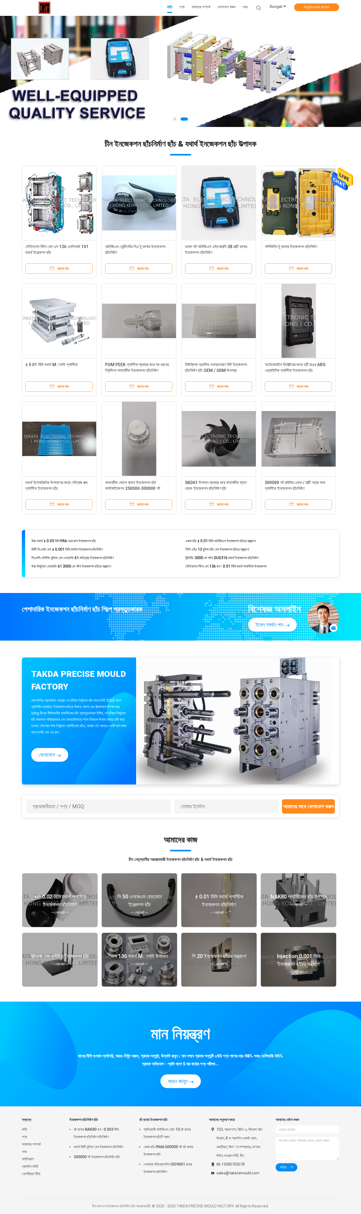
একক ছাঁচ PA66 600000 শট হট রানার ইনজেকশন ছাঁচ (168, 1150)
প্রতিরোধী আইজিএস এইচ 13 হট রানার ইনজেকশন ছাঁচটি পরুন (167, 1133)
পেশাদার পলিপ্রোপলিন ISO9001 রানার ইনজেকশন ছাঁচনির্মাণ (168, 1168)
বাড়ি (24, 1129)
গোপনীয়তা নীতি (31, 1174)
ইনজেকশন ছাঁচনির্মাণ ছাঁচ (84, 1119)
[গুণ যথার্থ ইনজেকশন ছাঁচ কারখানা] (180, 71)
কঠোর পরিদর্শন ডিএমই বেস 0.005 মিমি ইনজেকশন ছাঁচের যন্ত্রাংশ (70, 564)
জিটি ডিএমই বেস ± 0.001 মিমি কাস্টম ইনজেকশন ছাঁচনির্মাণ (67, 539)
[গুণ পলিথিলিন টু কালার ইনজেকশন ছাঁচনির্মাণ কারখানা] (299, 203)
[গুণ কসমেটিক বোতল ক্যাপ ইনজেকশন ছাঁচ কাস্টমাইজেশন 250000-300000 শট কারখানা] (139, 439)
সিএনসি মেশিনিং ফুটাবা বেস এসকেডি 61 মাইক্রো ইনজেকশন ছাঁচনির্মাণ (72, 547)
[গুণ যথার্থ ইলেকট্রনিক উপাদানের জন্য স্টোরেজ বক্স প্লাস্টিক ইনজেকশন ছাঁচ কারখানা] (59, 439)
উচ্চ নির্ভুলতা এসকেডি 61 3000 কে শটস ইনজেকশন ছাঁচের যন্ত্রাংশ (71, 556)
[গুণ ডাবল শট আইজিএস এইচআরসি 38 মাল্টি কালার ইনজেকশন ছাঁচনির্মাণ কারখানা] (219, 203)
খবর (24, 1151)
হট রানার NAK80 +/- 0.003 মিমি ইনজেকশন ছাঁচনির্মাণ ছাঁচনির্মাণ (96, 1133)
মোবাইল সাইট (30, 1166)
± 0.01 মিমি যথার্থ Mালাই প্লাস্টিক (51, 364)
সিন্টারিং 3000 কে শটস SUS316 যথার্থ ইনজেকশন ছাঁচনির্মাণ (221, 547)
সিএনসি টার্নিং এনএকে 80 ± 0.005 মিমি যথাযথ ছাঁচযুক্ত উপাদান (224, 564)
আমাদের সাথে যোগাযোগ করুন (308, 806)
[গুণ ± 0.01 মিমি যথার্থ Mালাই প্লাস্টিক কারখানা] (59, 321)
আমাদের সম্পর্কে (31, 1144)
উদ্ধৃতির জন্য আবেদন (317, 7)
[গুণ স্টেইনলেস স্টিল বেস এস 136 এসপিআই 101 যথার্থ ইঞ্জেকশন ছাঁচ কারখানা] (59, 203)
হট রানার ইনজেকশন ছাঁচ (153, 1119)
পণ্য (24, 1137)
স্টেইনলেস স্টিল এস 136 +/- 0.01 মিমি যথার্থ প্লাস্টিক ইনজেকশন (226, 556)
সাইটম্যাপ (28, 1159)
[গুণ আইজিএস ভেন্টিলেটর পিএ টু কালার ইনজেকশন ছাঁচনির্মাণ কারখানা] (139, 203)
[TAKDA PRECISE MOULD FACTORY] (45, 8)
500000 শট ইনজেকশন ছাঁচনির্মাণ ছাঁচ (97, 1157)
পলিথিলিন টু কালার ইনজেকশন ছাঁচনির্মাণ (291, 246)
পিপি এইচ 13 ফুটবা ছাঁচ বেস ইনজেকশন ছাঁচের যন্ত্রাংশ (217, 539)
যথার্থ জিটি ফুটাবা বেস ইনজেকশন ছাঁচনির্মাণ (98, 1147)
